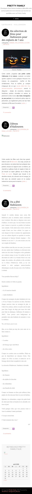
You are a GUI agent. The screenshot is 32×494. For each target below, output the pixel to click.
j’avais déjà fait (22, 86)
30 (5, 123)
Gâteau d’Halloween (16, 125)
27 (5, 31)
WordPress (5, 491)
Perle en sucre (7, 174)
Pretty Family (16, 5)
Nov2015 (5, 204)
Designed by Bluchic (14, 491)
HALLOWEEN (19, 43)
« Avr (5, 480)
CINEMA (11, 43)
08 (5, 201)
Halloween (14, 162)
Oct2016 (5, 125)
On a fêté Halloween (16, 203)
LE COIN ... (9, 131)
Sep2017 (5, 33)
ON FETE (6, 44)
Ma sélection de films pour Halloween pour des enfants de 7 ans (14, 35)
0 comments (7, 112)
